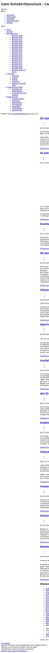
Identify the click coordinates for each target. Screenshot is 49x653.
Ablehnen (23, 651)
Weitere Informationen (9, 651)
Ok (19, 651)
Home (14, 114)
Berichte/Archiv (22, 114)
